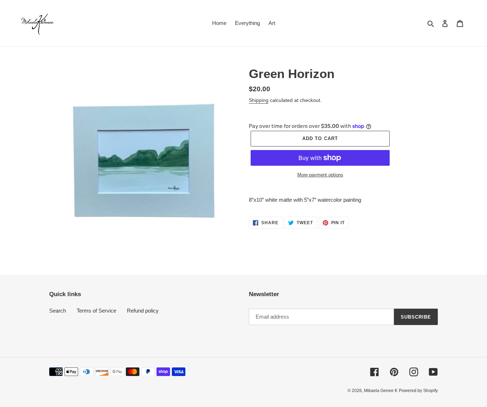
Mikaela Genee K (381, 390)
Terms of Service (96, 311)
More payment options (320, 174)
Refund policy (143, 311)
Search (57, 311)
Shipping (258, 100)
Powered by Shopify (418, 390)
